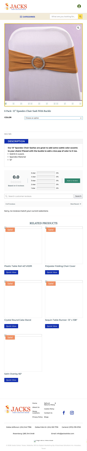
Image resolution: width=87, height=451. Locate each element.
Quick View (11, 272)
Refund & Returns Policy (50, 404)
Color (7, 117)
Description (16, 141)
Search (78, 196)
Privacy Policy (37, 417)
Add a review (72, 181)
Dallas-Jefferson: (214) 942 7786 (18, 427)
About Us (35, 407)
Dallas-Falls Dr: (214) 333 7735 (46, 427)
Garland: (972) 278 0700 (71, 427)
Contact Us (48, 413)
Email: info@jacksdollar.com (62, 434)
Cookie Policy (49, 409)
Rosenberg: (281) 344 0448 (23, 434)
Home (34, 403)
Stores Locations (36, 412)
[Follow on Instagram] (68, 409)
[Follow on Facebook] (60, 409)
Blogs (46, 417)
